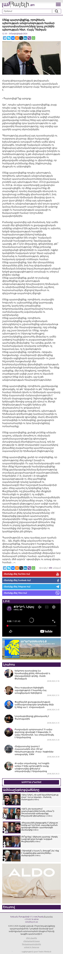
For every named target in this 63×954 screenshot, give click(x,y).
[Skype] (9, 38)
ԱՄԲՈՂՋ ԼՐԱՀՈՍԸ (31, 782)
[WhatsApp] (33, 38)
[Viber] (29, 38)
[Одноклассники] (17, 38)
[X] (21, 38)
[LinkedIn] (25, 38)
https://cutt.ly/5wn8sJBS (33, 936)
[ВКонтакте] (13, 38)
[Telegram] (4, 38)
